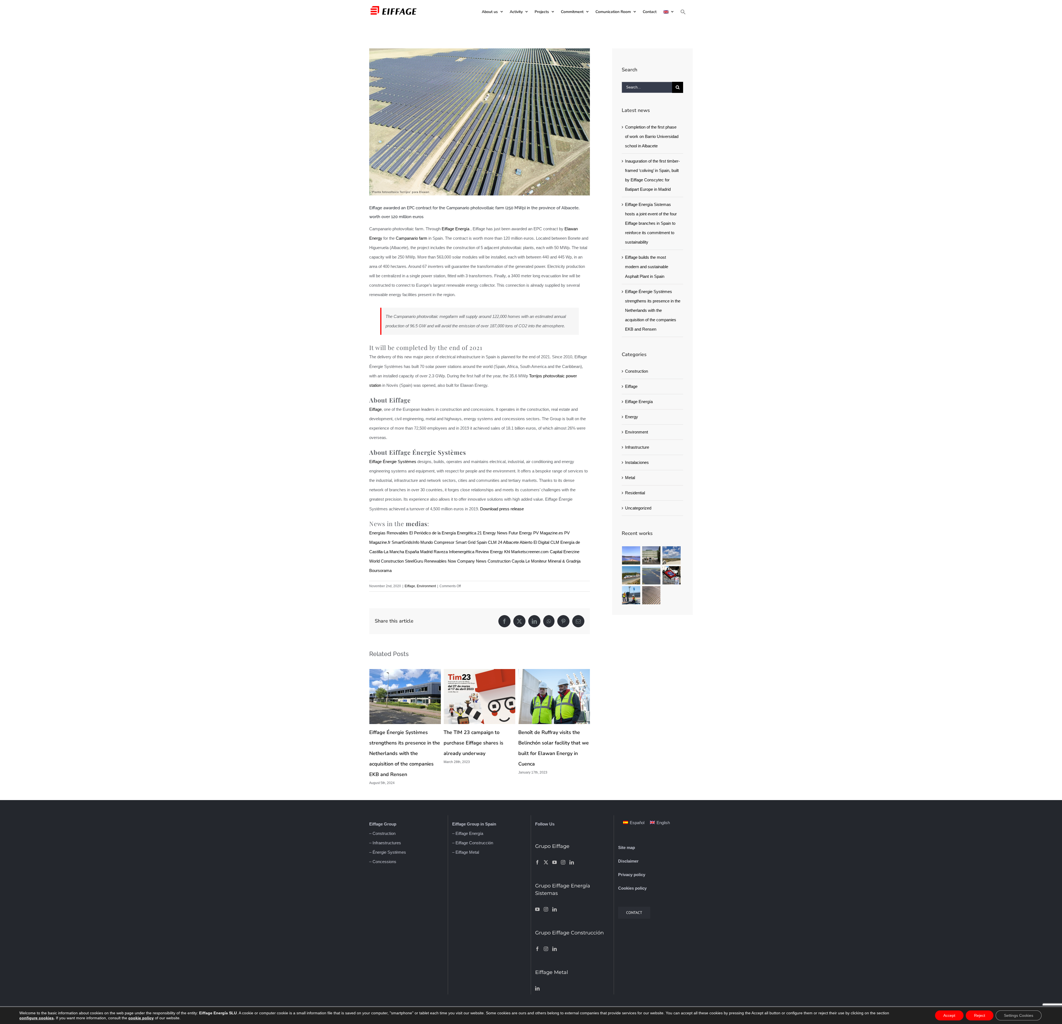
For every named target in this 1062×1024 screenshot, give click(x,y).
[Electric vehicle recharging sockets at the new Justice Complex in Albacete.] (631, 595)
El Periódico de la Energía (432, 533)
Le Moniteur (536, 561)
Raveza (441, 551)
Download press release (502, 508)
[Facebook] (537, 862)
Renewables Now (440, 561)
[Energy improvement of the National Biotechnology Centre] (651, 555)
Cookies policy (632, 888)
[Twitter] (546, 862)
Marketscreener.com (530, 551)
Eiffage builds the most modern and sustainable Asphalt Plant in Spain (646, 266)
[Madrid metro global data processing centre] (671, 575)
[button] (683, 11)
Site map (626, 847)
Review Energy (489, 551)
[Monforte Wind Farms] (671, 555)
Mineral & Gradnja (564, 561)
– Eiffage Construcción (472, 842)
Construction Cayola (506, 561)
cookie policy (141, 1018)
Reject (979, 1015)
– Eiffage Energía (467, 833)
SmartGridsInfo (405, 542)
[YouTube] (554, 862)
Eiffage (375, 409)
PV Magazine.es (548, 533)
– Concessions (382, 861)
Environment (426, 586)
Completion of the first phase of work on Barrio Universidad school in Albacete (651, 136)
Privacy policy (631, 874)
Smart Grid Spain (471, 542)
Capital (556, 551)
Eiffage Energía (455, 228)
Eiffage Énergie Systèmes (392, 461)
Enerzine (571, 551)
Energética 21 (469, 533)
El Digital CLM (546, 542)
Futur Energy (520, 533)
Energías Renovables (388, 533)
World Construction (386, 561)
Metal (630, 477)
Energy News (495, 533)
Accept (949, 1015)
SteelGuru (414, 561)
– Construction (382, 833)
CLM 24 (495, 542)
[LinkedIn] (571, 862)
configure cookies (36, 1018)
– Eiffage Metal (465, 852)
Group (389, 824)
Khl (507, 551)
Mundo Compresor (437, 542)
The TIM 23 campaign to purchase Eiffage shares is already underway (399, 743)
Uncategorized (638, 508)
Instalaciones (637, 462)
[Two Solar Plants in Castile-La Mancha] (651, 595)
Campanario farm (411, 238)
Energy (631, 416)
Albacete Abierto (517, 542)
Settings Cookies (1018, 1015)
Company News (471, 561)
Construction (636, 371)
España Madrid (419, 551)
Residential (635, 492)
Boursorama (380, 570)
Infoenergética (461, 551)
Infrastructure (637, 447)
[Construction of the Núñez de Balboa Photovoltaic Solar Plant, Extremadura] (651, 575)
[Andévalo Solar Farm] (631, 555)
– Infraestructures (385, 842)
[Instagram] (563, 862)
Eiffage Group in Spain (474, 824)
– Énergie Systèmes (387, 852)
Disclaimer (628, 861)
